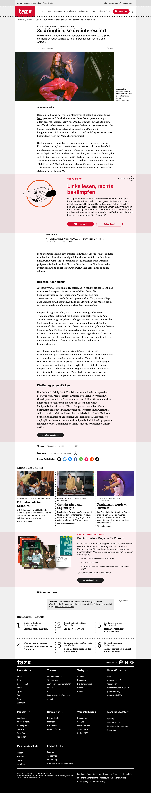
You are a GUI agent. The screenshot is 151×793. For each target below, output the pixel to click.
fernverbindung (24, 722)
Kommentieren (53, 453)
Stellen (80, 687)
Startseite (21, 20)
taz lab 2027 (82, 733)
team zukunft (53, 718)
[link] (44, 11)
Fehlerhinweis (66, 453)
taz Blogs (111, 719)
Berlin (19, 695)
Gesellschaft (22, 684)
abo (109, 676)
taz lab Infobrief (54, 729)
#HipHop (62, 446)
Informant (81, 778)
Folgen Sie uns (111, 662)
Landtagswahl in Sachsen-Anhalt (58, 697)
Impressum (104, 778)
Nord (19, 699)
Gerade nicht (123, 179)
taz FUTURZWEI (114, 722)
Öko (19, 680)
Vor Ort (80, 722)
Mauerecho (22, 729)
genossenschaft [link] (115, 3)
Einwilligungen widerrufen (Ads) (91, 781)
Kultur (29, 20)
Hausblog (81, 680)
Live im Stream (83, 725)
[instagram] (132, 664)
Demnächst (82, 718)
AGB (112, 778)
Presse (80, 691)
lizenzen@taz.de (34, 777)
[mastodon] (121, 664)
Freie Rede (22, 733)
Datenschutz (92, 778)
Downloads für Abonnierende (60, 763)
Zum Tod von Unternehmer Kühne (59, 686)
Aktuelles (81, 676)
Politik (20, 676)
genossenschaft (114, 680)
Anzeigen (21, 764)
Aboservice (52, 756)
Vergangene (82, 729)
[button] (132, 11)
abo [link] (105, 3)
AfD (48, 691)
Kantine (20, 756)
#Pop (70, 446)
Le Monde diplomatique (117, 726)
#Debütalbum (52, 446)
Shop (19, 760)
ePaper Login (53, 759)
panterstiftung (113, 691)
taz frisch (51, 722)
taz (24, 662)
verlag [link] (19, 3)
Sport (19, 691)
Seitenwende (120, 778)
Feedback (51, 752)
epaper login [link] (127, 3)
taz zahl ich (112, 684)
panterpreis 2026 (114, 695)
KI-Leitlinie (127, 774)
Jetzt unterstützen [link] (50, 435)
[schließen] (131, 178)
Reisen (20, 753)
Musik (37, 20)
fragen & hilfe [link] (48, 3)
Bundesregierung (54, 676)
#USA (76, 446)
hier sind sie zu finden (64, 606)
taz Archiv (111, 730)
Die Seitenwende (84, 684)
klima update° (23, 725)
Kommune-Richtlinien (113, 774)
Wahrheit (21, 703)
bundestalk (22, 718)
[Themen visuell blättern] (109, 11)
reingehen (21, 737)
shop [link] (39, 3)
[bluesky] (126, 664)
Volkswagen (52, 680)
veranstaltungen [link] (29, 3)
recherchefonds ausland (118, 687)
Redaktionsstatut (95, 774)
